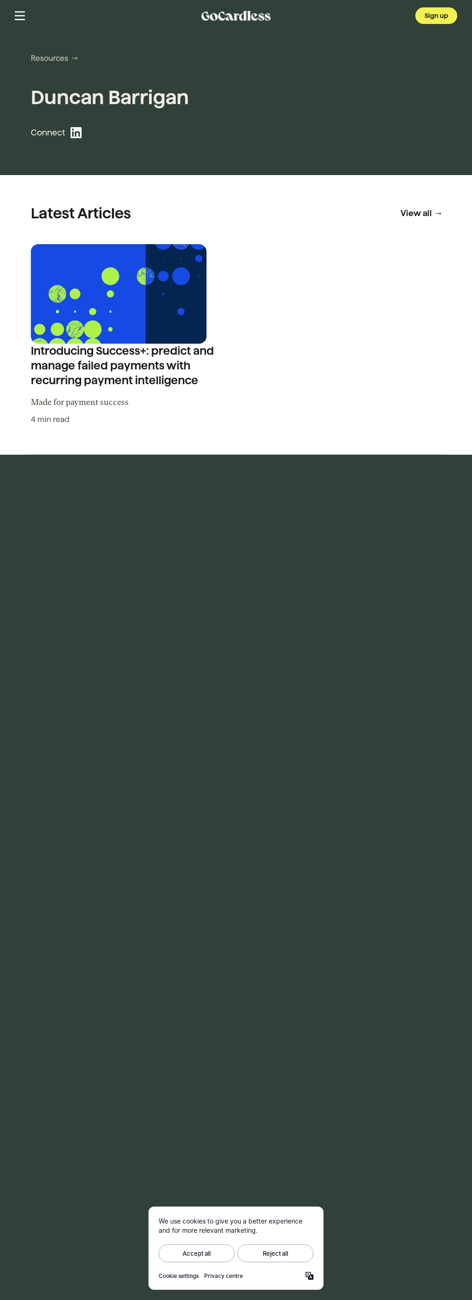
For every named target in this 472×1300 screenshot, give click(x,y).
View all (416, 213)
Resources (49, 58)
